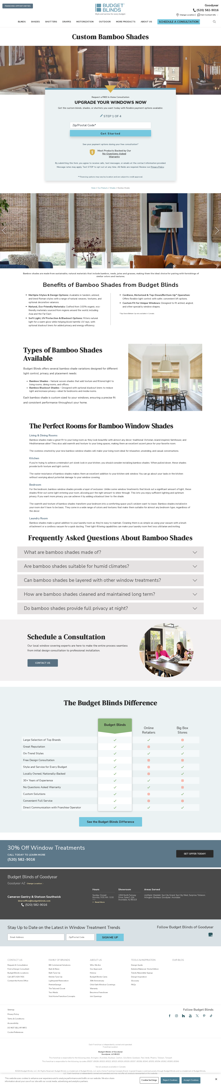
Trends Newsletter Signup (142, 973)
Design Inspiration (139, 977)
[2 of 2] (112, 262)
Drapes (66, 21)
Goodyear (212, 5)
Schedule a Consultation (178, 22)
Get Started (110, 134)
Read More (100, 902)
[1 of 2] (109, 262)
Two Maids (53, 992)
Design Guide (137, 965)
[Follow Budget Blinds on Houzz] (183, 1015)
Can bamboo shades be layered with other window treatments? (92, 580)
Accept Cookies (191, 1080)
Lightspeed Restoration (59, 981)
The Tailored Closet (57, 988)
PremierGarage (55, 984)
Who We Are (95, 965)
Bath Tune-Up (54, 973)
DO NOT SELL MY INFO (17, 1028)
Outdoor (105, 21)
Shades (35, 21)
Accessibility (13, 1023)
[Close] (216, 1079)
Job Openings (96, 996)
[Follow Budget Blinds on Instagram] (176, 1015)
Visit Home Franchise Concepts (62, 996)
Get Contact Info (208, 15)
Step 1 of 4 (112, 116)
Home (93, 188)
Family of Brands (59, 960)
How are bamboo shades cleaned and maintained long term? (89, 594)
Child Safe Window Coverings (102, 984)
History (93, 973)
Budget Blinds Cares (98, 977)
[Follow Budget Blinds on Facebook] (169, 1015)
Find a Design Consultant (18, 969)
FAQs (133, 984)
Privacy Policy (157, 167)
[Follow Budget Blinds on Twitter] (197, 1015)
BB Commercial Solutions (60, 965)
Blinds (22, 21)
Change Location (34, 883)
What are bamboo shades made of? (62, 552)
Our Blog (178, 960)
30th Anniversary (97, 981)
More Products (125, 21)
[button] (185, 14)
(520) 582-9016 (207, 10)
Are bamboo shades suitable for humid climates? (76, 566)
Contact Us (42, 662)
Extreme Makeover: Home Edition (145, 969)
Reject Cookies (170, 1080)
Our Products (103, 188)
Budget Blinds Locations (18, 973)
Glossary (135, 981)
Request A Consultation (18, 965)
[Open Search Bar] (214, 22)
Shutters (51, 21)
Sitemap (11, 1010)
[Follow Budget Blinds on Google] (210, 934)
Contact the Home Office (18, 981)
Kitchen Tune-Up (55, 977)
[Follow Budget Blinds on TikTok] (211, 1015)
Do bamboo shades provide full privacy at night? (76, 608)
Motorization (85, 21)
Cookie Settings (149, 1080)
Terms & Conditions (16, 1019)
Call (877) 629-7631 (16, 977)
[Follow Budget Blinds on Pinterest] (204, 1015)
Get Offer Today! (195, 853)
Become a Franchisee (99, 992)
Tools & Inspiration (143, 960)
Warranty (94, 988)
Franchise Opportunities (18, 6)
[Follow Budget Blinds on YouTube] (190, 1015)
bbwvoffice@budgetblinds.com (34, 900)
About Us (146, 21)
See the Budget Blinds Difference (110, 822)
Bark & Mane (54, 969)
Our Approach (96, 969)
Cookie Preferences (15, 1032)
